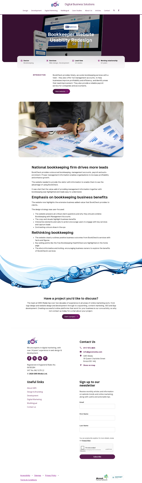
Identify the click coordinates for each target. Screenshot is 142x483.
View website (60, 91)
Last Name (84, 426)
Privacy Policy (50, 475)
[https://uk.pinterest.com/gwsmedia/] (45, 358)
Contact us (31, 407)
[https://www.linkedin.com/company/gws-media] (40, 358)
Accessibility (25, 475)
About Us (88, 10)
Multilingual (65, 10)
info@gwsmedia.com (92, 352)
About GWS (31, 388)
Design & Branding (35, 392)
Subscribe (97, 457)
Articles (98, 10)
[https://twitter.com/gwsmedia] (35, 358)
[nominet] (117, 477)
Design (25, 10)
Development (36, 10)
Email (82, 402)
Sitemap (37, 475)
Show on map (89, 365)
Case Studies (77, 10)
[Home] (53, 4)
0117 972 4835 (89, 348)
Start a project (69, 317)
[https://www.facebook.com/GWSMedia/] (29, 358)
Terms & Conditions (28, 480)
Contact (107, 10)
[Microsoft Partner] (102, 477)
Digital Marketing (51, 10)
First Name (84, 414)
